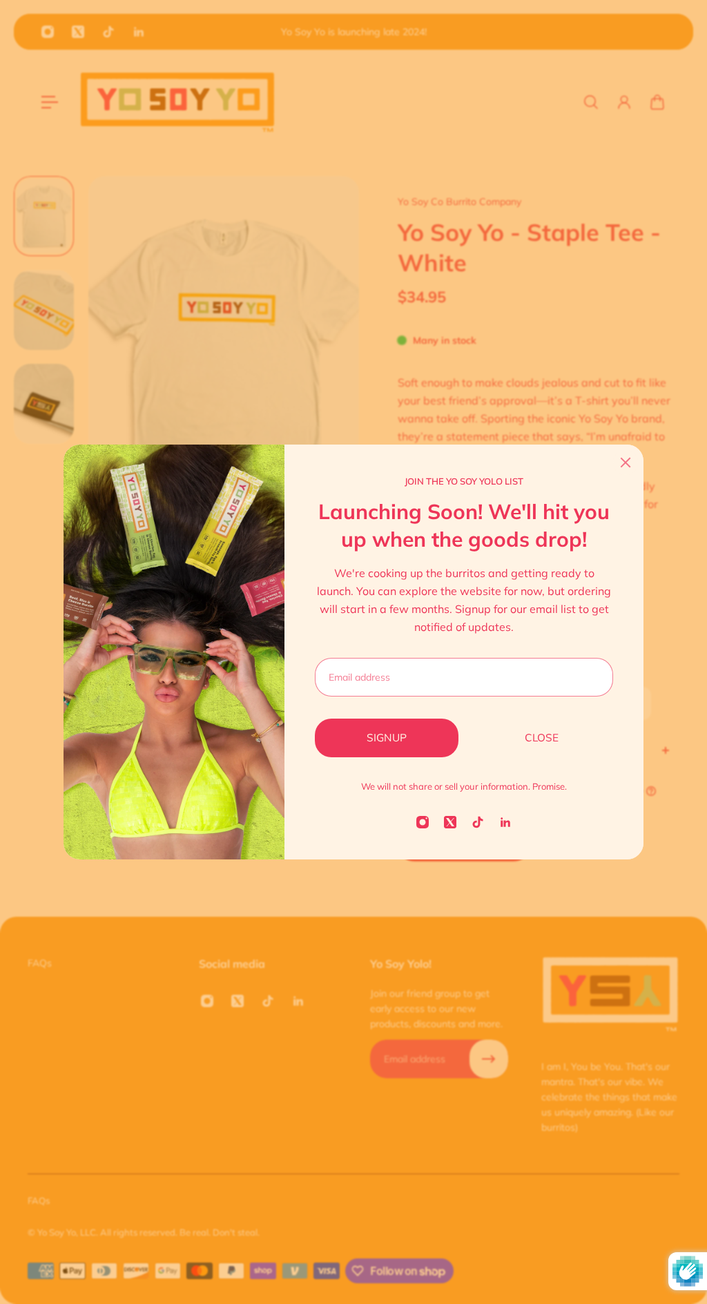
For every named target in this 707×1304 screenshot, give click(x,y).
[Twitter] (450, 822)
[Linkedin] (505, 822)
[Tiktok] (478, 822)
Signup (387, 737)
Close (542, 737)
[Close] (625, 462)
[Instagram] (422, 822)
